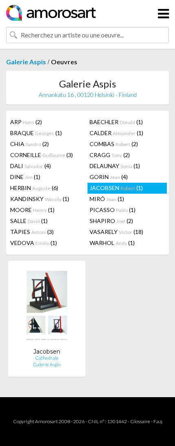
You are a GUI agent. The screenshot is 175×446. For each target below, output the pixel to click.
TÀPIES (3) (32, 231)
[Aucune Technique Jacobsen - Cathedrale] (47, 307)
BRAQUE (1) (36, 132)
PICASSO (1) (113, 209)
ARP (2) (26, 121)
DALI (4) (30, 165)
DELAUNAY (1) (115, 165)
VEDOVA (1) (33, 242)
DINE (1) (25, 176)
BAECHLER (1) (116, 121)
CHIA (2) (29, 143)
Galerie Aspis (26, 62)
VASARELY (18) (116, 231)
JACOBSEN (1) (116, 187)
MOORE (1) (32, 209)
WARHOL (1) (112, 242)
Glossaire (140, 421)
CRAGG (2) (110, 154)
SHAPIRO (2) (111, 220)
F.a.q (157, 421)
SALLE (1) (29, 220)
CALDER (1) (116, 132)
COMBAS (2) (114, 143)
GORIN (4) (109, 176)
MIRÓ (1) (107, 198)
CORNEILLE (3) (41, 154)
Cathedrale (47, 358)
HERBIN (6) (34, 187)
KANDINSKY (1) (39, 198)
